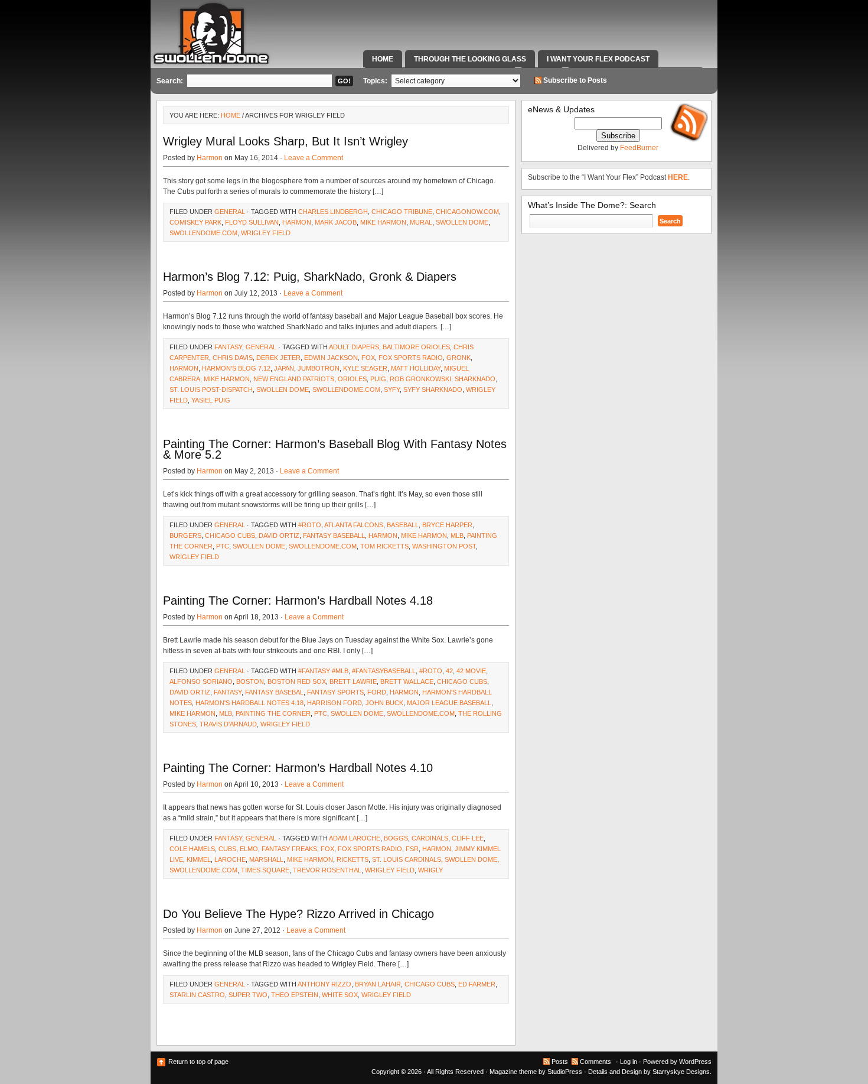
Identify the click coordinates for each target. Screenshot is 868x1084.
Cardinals (430, 838)
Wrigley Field (266, 232)
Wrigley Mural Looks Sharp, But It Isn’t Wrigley (285, 141)
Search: (169, 81)
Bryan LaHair (378, 984)
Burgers (185, 535)
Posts (560, 1061)
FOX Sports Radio (410, 357)
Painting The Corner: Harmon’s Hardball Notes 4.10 (298, 767)
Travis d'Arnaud (228, 724)
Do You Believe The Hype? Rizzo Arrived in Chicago (298, 913)
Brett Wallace (406, 681)
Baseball (403, 524)
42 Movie (471, 670)
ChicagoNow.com (467, 211)
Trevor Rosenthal (327, 870)
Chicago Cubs (230, 535)
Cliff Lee (468, 838)
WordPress (695, 1061)
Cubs (227, 848)
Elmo (249, 848)
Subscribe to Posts (575, 80)
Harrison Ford (334, 702)
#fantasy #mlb (323, 670)
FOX (368, 357)
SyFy (392, 389)
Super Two (248, 994)
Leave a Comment (313, 158)
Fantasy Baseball (334, 535)
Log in (628, 1061)
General (229, 211)
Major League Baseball (449, 702)
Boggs (396, 838)
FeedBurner (639, 148)
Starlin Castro (197, 994)
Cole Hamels (192, 848)
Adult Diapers (354, 346)
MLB (457, 535)
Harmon (210, 158)
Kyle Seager (365, 368)
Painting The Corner (273, 713)
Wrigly (430, 870)
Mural (421, 222)
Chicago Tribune (401, 211)
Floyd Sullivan (252, 222)
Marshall (266, 859)
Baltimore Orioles (416, 346)
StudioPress (564, 1071)
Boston (250, 681)
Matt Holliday (415, 368)
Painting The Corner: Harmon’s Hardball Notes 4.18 (298, 600)
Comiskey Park (195, 222)
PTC (222, 546)
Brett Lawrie (353, 681)
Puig (378, 378)
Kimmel (199, 859)
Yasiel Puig (210, 400)
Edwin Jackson (331, 357)
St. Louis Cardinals (406, 859)
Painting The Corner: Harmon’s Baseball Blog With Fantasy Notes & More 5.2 (335, 449)
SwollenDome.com (203, 232)
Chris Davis (233, 357)
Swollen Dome (462, 222)
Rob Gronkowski (420, 378)
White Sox (340, 994)
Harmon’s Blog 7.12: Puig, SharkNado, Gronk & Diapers (309, 276)
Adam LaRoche (354, 838)
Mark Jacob (336, 222)
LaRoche (230, 859)
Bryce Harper (447, 524)
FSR (412, 848)
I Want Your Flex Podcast (598, 59)
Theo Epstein (294, 994)
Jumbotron (319, 368)
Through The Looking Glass (470, 59)
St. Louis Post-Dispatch (211, 389)
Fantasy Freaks (289, 848)
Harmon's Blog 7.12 (236, 368)
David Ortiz (279, 535)
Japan (284, 368)
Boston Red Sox (296, 681)
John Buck (384, 702)
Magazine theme (513, 1071)
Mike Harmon (383, 222)
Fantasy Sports (335, 692)
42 (449, 670)
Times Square (265, 870)
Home (382, 59)
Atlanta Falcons (353, 524)
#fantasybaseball (384, 670)
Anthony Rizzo (324, 984)
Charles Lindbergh (333, 211)
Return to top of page (198, 1061)
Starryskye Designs (681, 1071)
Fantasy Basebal (274, 692)
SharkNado (475, 378)
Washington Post (444, 546)
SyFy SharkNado (432, 389)
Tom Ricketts (384, 546)
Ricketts (352, 859)
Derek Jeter (278, 357)
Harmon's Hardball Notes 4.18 (249, 702)
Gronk (458, 357)
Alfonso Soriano (201, 681)
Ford (376, 692)
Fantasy (228, 346)
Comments (595, 1061)
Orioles (352, 378)
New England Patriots (293, 378)
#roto (309, 524)
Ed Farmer (476, 984)
